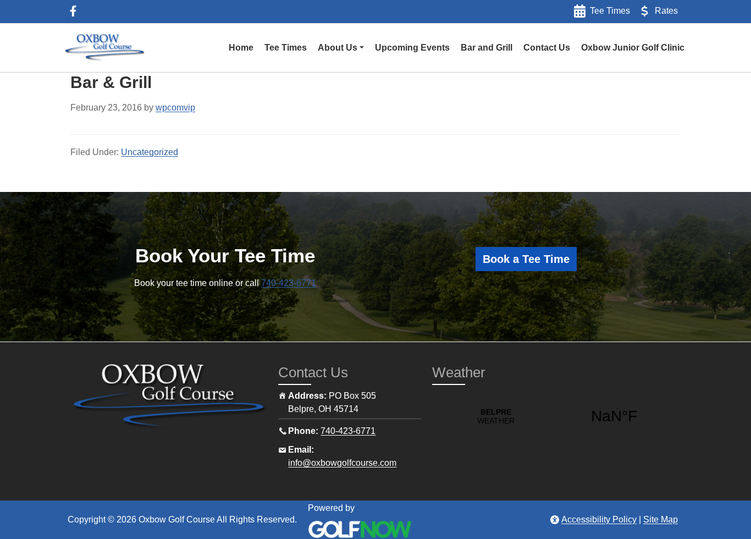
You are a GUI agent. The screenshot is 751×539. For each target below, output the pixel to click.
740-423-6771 (288, 283)
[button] (340, 48)
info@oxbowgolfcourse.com (342, 463)
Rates (666, 10)
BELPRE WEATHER (555, 416)
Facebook (73, 11)
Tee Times (610, 10)
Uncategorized (149, 152)
